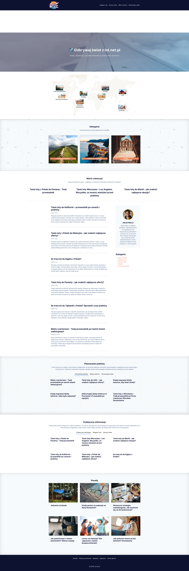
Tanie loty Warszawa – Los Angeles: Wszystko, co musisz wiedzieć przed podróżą (94, 192)
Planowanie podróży (81, 374)
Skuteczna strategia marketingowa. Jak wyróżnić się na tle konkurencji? (125, 507)
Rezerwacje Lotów (134, 5)
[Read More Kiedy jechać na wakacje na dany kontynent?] (94, 493)
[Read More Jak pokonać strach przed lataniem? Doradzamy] (125, 526)
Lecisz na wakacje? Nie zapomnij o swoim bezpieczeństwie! (92, 540)
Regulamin (103, 558)
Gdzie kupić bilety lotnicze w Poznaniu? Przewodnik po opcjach (94, 396)
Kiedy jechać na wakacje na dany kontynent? (94, 506)
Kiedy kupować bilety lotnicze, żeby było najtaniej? (63, 395)
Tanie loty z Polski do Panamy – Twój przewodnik (62, 439)
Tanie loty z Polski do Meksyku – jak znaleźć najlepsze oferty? (78, 234)
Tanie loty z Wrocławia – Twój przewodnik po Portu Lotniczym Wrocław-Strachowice (124, 397)
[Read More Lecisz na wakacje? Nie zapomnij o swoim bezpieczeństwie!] (94, 526)
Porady (120, 264)
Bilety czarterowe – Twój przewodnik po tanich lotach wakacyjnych (78, 330)
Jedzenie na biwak (58, 505)
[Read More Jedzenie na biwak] (63, 493)
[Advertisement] (94, 21)
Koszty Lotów (113, 5)
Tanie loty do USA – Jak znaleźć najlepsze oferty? (93, 381)
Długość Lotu (104, 5)
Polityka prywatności (85, 558)
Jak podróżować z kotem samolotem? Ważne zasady (62, 539)
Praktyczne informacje (83, 432)
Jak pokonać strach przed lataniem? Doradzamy (124, 539)
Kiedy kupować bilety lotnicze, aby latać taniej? (124, 381)
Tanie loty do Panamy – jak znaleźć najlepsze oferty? (77, 282)
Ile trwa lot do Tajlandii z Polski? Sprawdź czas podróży (79, 305)
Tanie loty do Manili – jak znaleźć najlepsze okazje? (124, 439)
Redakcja (95, 558)
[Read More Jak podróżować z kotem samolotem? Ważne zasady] (63, 526)
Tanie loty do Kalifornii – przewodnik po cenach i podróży (75, 208)
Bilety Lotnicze (122, 5)
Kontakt (75, 558)
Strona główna (111, 558)
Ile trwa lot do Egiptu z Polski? (66, 259)
